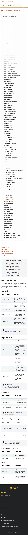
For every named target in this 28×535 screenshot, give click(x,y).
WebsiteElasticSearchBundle (12, 235)
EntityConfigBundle (9, 67)
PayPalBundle (8, 223)
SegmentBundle (8, 129)
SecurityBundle (8, 127)
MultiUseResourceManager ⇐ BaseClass (15, 178)
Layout (3, 255)
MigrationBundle (9, 103)
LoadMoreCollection (10, 174)
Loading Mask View (10, 176)
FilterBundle (7, 79)
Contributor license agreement (11, 526)
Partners (4, 508)
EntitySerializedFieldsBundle (12, 75)
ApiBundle (7, 27)
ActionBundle (8, 19)
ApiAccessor (8, 166)
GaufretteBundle (9, 83)
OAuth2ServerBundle (10, 111)
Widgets (7, 164)
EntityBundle (7, 65)
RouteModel (8, 184)
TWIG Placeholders (10, 159)
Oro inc (3, 492)
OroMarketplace (6, 499)
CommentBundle (9, 41)
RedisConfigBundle (9, 119)
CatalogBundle (8, 207)
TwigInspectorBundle (10, 143)
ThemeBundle (8, 139)
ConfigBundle (8, 43)
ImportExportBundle (9, 89)
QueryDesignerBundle (10, 117)
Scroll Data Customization (11, 157)
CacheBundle (7, 35)
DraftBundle (7, 205)
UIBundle (6, 145)
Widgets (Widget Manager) (7, 251)
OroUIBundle (19, 10)
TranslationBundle (9, 141)
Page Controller (5, 247)
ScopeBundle (7, 123)
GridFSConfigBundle (9, 85)
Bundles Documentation (10, 10)
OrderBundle (7, 221)
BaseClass (7, 168)
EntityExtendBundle (9, 69)
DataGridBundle (8, 53)
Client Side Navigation (10, 149)
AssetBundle (7, 29)
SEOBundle (7, 229)
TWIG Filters (8, 162)
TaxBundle (7, 231)
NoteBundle (7, 107)
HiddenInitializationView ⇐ (14, 170)
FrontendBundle (8, 217)
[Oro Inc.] (9, 2)
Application (4, 245)
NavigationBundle (9, 105)
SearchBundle (8, 125)
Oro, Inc (11, 532)
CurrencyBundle (8, 47)
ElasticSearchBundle (9, 59)
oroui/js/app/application (11, 331)
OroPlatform (5, 505)
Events (3, 514)
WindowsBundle (8, 201)
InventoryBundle (8, 219)
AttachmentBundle (9, 31)
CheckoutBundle (8, 209)
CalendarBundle (8, 37)
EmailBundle (7, 61)
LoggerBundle (8, 99)
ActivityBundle (8, 21)
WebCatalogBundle (9, 233)
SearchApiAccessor (10, 189)
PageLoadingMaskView (7, 253)
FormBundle (7, 81)
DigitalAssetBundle (9, 57)
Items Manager (9, 197)
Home (2, 10)
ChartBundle (7, 39)
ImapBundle (7, 87)
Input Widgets (8, 195)
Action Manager (9, 147)
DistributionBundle (9, 55)
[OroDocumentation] (13, 1)
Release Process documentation (12, 271)
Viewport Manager (9, 191)
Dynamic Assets (9, 153)
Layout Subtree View (10, 172)
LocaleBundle (8, 97)
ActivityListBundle (9, 23)
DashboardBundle (9, 49)
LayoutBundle (8, 95)
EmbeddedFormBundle (10, 63)
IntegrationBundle (9, 93)
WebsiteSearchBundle (10, 237)
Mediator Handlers (9, 199)
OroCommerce (5, 496)
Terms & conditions (7, 520)
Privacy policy (5, 523)
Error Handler (8, 193)
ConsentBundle (8, 213)
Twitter (3, 517)
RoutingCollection (9, 186)
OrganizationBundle (9, 113)
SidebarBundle (8, 131)
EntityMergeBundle (9, 71)
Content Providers (9, 151)
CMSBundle (7, 211)
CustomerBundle (9, 215)
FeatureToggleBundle (10, 77)
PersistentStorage (9, 180)
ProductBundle (8, 227)
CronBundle (7, 45)
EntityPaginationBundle (10, 73)
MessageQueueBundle (10, 101)
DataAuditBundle (9, 51)
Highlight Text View (10, 182)
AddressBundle (8, 25)
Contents (3, 243)
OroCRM (3, 502)
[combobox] (11, 5)
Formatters (8, 155)
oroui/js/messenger (17, 412)
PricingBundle (8, 225)
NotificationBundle (9, 109)
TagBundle (7, 135)
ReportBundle (8, 121)
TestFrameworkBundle (10, 137)
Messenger (4, 249)
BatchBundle (7, 33)
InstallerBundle (8, 91)
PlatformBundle (8, 115)
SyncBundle (7, 133)
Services (3, 511)
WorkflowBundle (8, 203)
